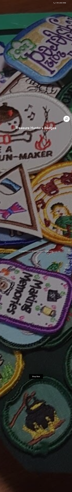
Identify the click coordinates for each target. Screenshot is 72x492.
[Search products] (66, 119)
